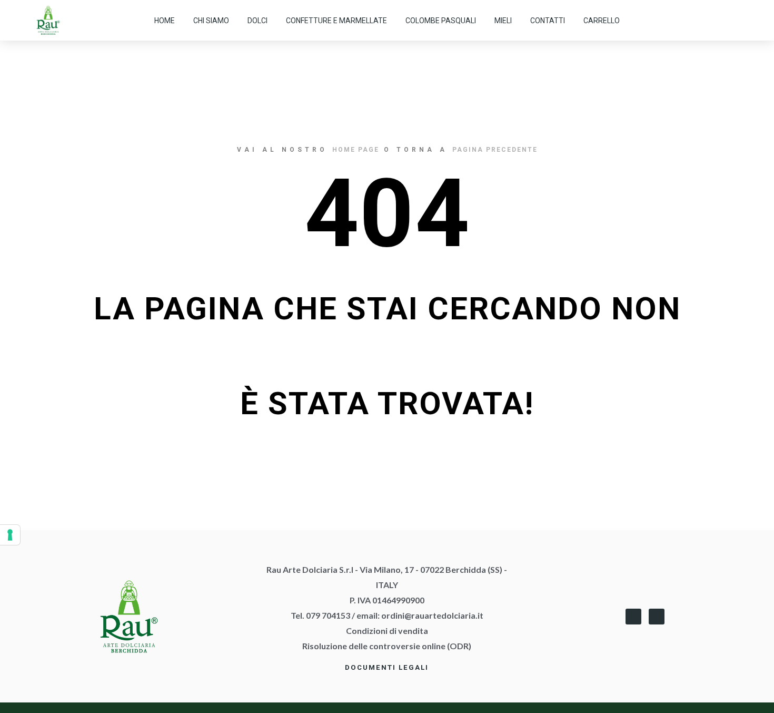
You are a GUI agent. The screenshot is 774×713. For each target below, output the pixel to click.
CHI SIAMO (211, 20)
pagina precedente (495, 149)
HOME (164, 20)
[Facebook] (633, 616)
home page (355, 149)
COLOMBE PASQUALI (440, 20)
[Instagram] (736, 20)
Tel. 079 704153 (320, 615)
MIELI (503, 20)
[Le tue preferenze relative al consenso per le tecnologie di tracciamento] (10, 535)
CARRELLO (601, 20)
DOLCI (257, 20)
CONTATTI (547, 20)
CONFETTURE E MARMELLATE (336, 20)
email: (419, 615)
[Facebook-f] (715, 20)
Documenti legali (387, 667)
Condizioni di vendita (387, 631)
